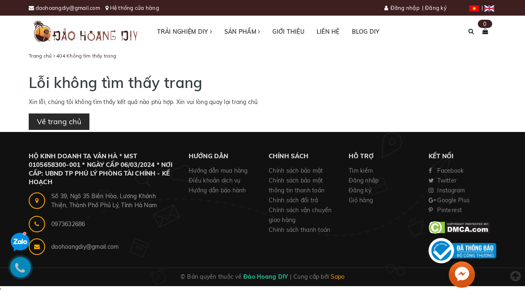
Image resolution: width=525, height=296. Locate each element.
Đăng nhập (405, 8)
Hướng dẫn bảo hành (217, 190)
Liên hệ (328, 31)
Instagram (450, 190)
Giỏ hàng (361, 200)
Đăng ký (436, 8)
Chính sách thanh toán (299, 230)
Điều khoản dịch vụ (215, 180)
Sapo (338, 276)
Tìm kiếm (361, 170)
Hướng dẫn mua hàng (218, 170)
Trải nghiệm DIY (183, 31)
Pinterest (449, 210)
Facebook (449, 170)
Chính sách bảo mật (296, 170)
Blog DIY (366, 31)
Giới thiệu (288, 31)
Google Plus (453, 200)
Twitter (446, 180)
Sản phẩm (241, 31)
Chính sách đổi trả (293, 200)
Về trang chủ (59, 121)
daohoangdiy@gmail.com (69, 8)
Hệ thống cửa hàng (134, 8)
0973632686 (68, 224)
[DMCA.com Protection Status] (459, 227)
